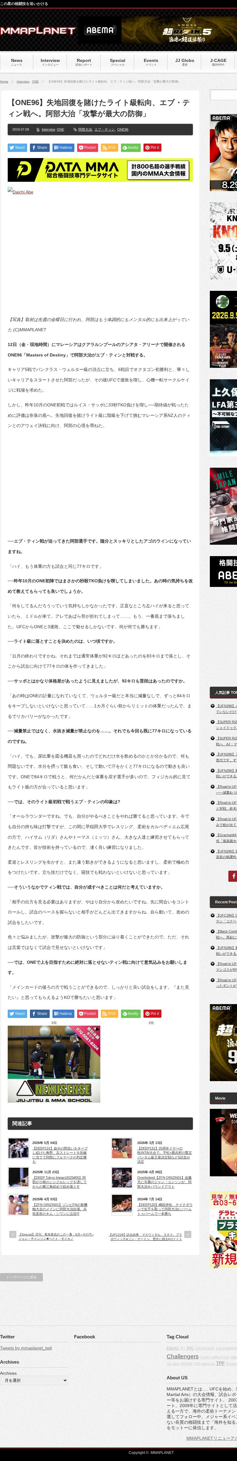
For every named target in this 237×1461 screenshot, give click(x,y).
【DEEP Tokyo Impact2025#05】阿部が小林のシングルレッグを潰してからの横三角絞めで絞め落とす (59, 1182)
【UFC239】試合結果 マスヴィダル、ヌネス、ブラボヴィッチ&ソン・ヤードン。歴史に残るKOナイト (145, 1237)
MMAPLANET (162, 1453)
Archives (8, 1373)
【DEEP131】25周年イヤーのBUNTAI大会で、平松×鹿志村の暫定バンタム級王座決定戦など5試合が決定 (164, 1154)
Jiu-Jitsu (173, 1363)
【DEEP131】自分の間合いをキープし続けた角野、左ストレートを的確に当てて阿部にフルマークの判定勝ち (60, 1154)
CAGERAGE (204, 1348)
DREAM (187, 1363)
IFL (183, 1348)
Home (4, 81)
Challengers (183, 1356)
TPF (220, 1363)
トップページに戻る (21, 1277)
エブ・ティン (104, 129)
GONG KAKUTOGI (214, 1357)
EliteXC (173, 1348)
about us (208, 1363)
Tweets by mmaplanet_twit (26, 1347)
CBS (197, 1363)
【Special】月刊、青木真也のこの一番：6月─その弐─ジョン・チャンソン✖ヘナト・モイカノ (56, 1236)
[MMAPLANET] (38, 32)
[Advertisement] (100, 478)
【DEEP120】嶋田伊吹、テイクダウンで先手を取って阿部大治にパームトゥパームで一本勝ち (165, 1209)
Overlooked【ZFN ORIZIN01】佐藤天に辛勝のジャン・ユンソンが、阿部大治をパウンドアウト (164, 1182)
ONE (35, 81)
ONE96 (122, 129)
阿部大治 (85, 129)
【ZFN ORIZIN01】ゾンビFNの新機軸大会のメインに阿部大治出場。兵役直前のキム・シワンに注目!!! (59, 1209)
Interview (23, 81)
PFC (190, 1348)
